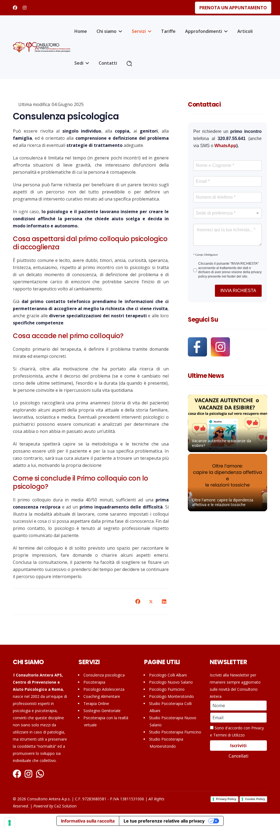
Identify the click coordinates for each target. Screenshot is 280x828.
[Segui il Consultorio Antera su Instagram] (220, 346)
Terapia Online (96, 703)
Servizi (139, 31)
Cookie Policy (255, 799)
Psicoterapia (94, 682)
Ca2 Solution (65, 806)
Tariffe (168, 31)
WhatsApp (225, 145)
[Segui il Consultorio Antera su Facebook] (199, 346)
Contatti (108, 63)
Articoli (245, 31)
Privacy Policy (226, 799)
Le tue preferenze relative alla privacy (164, 821)
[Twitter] (151, 601)
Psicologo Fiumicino (167, 689)
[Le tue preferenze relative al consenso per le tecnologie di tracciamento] (9, 823)
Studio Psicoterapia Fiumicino (175, 732)
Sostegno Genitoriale (102, 710)
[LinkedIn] (164, 601)
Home (80, 31)
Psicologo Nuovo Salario (171, 682)
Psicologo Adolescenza (103, 689)
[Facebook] (15, 8)
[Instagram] (25, 8)
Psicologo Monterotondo (171, 696)
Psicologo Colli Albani (168, 675)
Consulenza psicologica (104, 675)
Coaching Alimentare (101, 696)
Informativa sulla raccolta (88, 821)
